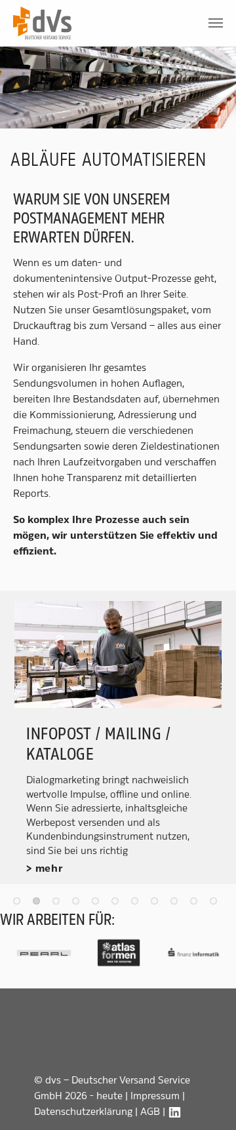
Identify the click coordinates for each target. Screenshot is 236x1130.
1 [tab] (19, 903)
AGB (150, 1111)
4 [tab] (78, 903)
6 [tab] (118, 903)
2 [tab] (39, 903)
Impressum (155, 1095)
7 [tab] (137, 903)
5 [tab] (98, 903)
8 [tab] (157, 903)
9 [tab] (177, 903)
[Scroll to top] (216, 1110)
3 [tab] (59, 903)
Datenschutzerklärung (83, 1111)
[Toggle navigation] (216, 23)
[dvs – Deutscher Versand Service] (42, 23)
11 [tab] (216, 903)
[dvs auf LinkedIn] (175, 1111)
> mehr (45, 868)
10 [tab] (196, 903)
